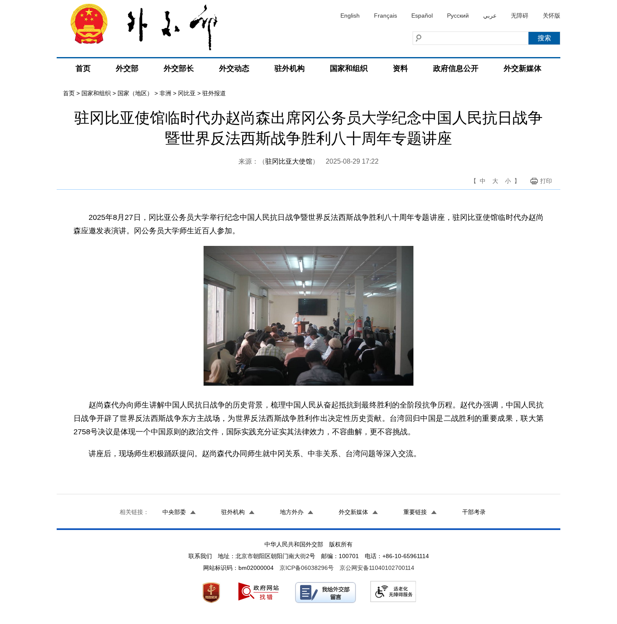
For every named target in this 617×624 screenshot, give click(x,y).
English (350, 15)
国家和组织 (349, 68)
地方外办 (291, 512)
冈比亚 (187, 93)
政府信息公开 (455, 68)
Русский (458, 15)
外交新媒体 (522, 68)
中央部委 (174, 512)
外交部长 (179, 68)
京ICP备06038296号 (307, 567)
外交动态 (234, 68)
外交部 (127, 68)
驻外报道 (214, 93)
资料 (400, 68)
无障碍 (519, 15)
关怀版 (551, 15)
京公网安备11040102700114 (377, 567)
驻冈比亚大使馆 (288, 161)
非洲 (165, 93)
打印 (546, 181)
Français (385, 15)
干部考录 (474, 512)
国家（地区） (135, 93)
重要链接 (415, 512)
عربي (490, 15)
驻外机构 (290, 68)
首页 (83, 68)
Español (422, 15)
